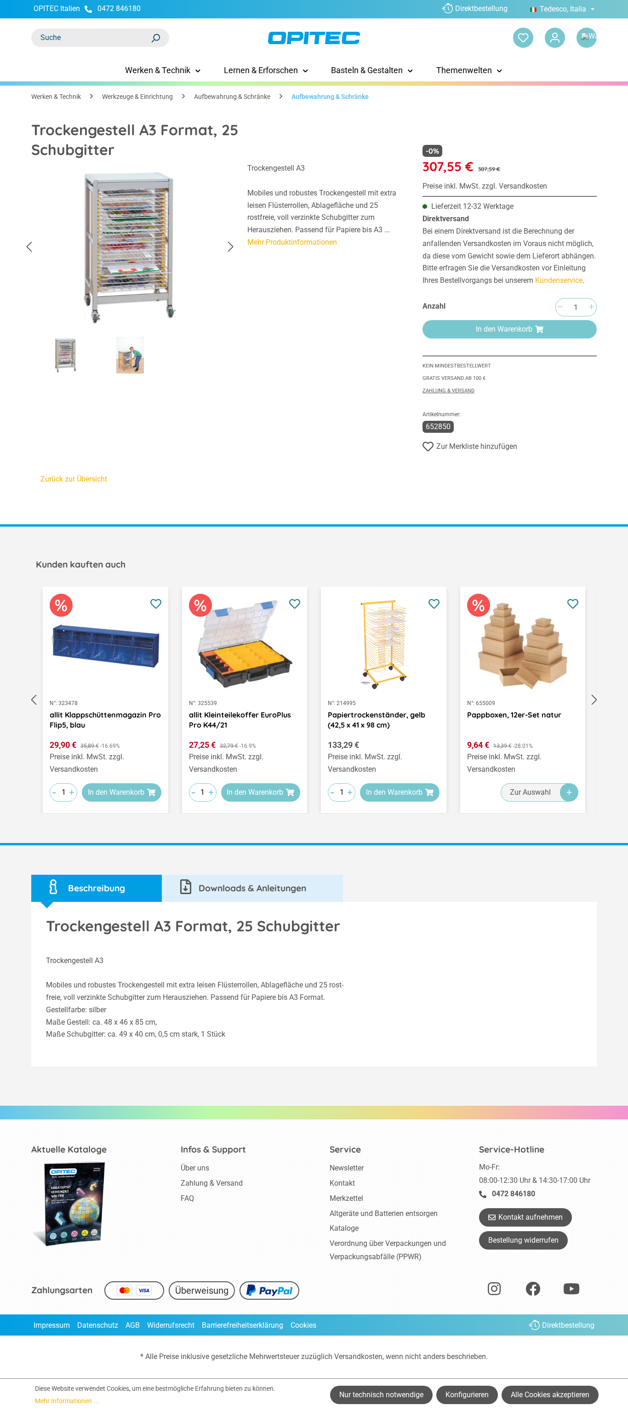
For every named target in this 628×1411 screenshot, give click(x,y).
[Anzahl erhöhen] (591, 307)
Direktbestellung (481, 8)
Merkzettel (346, 1198)
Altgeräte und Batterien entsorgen (384, 1213)
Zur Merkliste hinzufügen (476, 446)
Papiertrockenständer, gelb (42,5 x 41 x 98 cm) (376, 719)
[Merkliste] (523, 38)
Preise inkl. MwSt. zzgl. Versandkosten (484, 186)
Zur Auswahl (530, 792)
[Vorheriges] (29, 247)
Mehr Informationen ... (67, 1401)
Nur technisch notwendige (381, 1394)
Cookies (303, 1325)
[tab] (96, 888)
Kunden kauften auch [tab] (81, 564)
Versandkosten (358, 1356)
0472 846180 (119, 8)
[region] (130, 270)
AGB (133, 1325)
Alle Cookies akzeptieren (550, 1394)
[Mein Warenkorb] (587, 38)
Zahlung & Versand (448, 391)
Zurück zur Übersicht (73, 479)
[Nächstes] (231, 247)
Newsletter (347, 1168)
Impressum (52, 1325)
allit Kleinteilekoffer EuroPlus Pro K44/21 (240, 719)
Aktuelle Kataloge (69, 1149)
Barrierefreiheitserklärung (242, 1325)
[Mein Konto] (555, 38)
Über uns (195, 1168)
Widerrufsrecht (170, 1325)
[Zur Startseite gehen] (314, 38)
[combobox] (91, 38)
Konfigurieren (467, 1394)
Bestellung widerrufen (523, 1240)
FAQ (187, 1198)
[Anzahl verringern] (560, 307)
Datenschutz (97, 1325)
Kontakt (342, 1183)
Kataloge (344, 1228)
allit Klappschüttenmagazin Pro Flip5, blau (105, 719)
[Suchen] (155, 38)
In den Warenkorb (504, 329)
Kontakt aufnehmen (530, 1217)
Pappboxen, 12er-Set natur (514, 714)
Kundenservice (558, 280)
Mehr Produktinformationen (292, 242)
